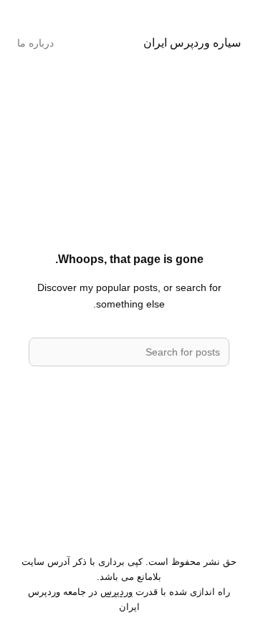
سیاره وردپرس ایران (192, 42)
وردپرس (116, 591)
